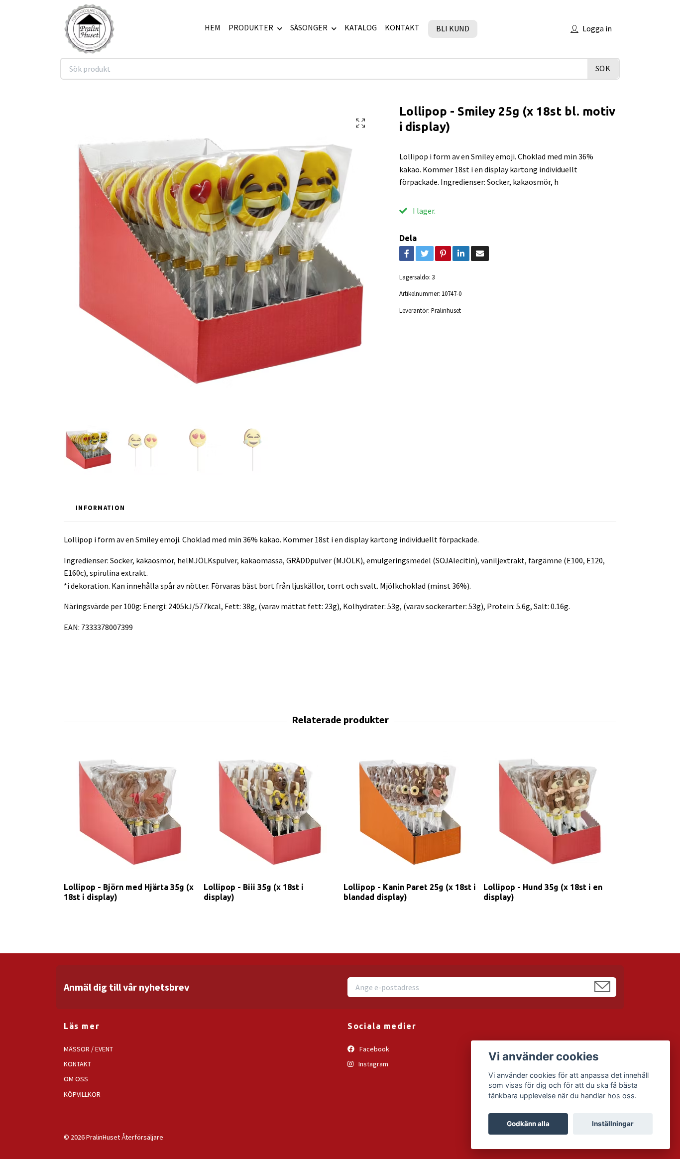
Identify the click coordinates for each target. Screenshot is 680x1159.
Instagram (372, 1063)
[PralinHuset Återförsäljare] (89, 29)
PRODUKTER (250, 27)
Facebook (373, 1048)
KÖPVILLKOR (82, 1094)
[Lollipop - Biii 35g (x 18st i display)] (270, 812)
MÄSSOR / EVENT (88, 1048)
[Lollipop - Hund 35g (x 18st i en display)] (549, 812)
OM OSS (76, 1078)
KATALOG (360, 27)
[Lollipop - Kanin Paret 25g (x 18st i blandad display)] (409, 812)
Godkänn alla (528, 1124)
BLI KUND (452, 28)
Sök (603, 68)
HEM (213, 27)
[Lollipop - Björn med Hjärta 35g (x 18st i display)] (130, 812)
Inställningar (613, 1124)
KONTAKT (402, 27)
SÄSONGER (309, 27)
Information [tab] (100, 508)
